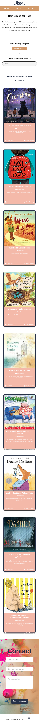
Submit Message (19, 701)
